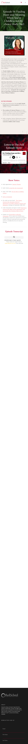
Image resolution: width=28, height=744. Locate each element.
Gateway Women (16, 184)
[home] (6, 2)
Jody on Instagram (7, 197)
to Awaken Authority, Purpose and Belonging (14, 204)
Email (4, 729)
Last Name (5, 740)
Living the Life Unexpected (16, 188)
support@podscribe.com (10, 243)
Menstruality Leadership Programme (12, 215)
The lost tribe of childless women (13, 192)
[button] (21, 2)
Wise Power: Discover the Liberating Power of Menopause (12, 202)
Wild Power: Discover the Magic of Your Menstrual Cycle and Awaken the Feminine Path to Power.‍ (15, 209)
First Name (5, 734)
